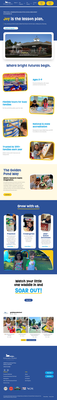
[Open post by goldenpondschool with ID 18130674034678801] (9, 325)
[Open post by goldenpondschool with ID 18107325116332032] (22, 325)
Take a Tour (41, 3)
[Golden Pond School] (10, 357)
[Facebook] (4, 370)
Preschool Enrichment (11, 243)
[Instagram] (8, 370)
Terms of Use (51, 396)
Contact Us (35, 3)
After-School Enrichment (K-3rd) (10, 380)
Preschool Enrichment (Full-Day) (9, 376)
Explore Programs (10, 28)
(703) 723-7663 (6, 366)
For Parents (28, 3)
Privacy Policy (45, 396)
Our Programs (21, 3)
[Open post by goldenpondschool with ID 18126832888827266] (35, 325)
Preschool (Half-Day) (7, 374)
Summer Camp (6, 382)
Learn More (7, 194)
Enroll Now (50, 3)
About (15, 2)
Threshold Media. (31, 396)
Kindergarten (6, 378)
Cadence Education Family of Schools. (10, 397)
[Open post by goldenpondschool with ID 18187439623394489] (48, 325)
